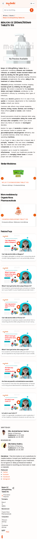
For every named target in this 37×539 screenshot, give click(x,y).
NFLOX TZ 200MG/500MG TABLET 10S (15, 182)
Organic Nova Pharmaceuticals (6, 513)
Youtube (6, 474)
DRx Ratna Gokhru (15, 444)
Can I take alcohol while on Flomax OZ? (10, 305)
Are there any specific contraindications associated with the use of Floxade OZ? (10, 369)
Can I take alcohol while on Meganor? (10, 241)
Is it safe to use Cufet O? (9, 400)
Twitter (5, 472)
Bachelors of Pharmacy (15, 446)
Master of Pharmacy (14, 433)
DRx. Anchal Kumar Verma (18, 431)
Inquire (2, 537)
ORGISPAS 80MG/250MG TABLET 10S (15, 219)
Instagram (6, 479)
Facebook (6, 477)
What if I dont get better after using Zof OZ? (10, 337)
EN (31, 3)
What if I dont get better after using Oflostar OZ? (10, 274)
